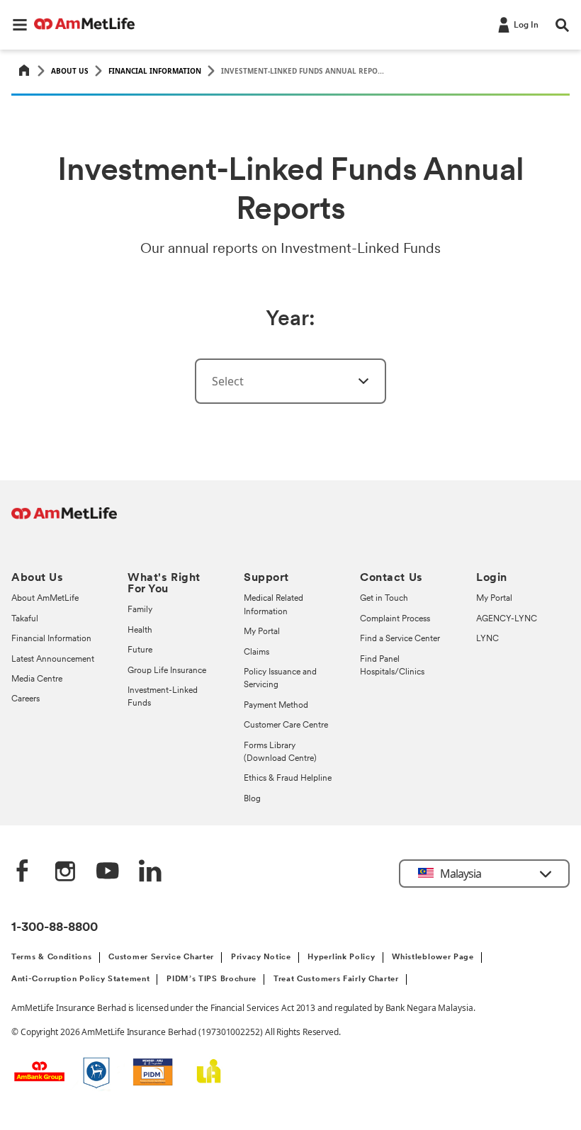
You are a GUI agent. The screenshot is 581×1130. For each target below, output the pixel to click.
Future (140, 650)
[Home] (24, 71)
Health (140, 630)
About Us (70, 71)
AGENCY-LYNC (506, 619)
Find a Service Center (400, 639)
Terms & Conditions (51, 957)
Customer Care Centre (286, 725)
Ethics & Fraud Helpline (288, 778)
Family (140, 610)
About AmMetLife (45, 598)
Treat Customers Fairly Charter (336, 979)
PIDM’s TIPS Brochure (211, 979)
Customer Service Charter (161, 957)
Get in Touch (384, 598)
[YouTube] (107, 872)
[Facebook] (22, 872)
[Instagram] (65, 872)
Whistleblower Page (433, 957)
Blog (252, 799)
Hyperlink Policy (341, 957)
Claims (256, 652)
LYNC (487, 639)
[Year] (355, 381)
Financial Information (154, 71)
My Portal (262, 632)
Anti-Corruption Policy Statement (80, 979)
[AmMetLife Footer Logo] (64, 520)
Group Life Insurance (167, 671)
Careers (25, 699)
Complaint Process (395, 619)
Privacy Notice (261, 957)
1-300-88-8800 (54, 928)
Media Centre (36, 679)
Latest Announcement (52, 659)
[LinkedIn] (150, 872)
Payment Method (276, 705)
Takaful (24, 619)
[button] (19, 25)
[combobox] (290, 381)
